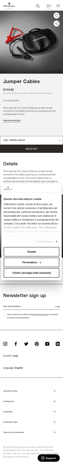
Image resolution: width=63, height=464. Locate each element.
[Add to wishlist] (56, 15)
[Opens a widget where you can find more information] (48, 458)
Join (56, 307)
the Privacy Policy (40, 314)
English (19, 368)
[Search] (38, 5)
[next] (55, 34)
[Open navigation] (58, 5)
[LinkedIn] (58, 343)
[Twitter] (26, 343)
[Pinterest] (37, 343)
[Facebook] (16, 343)
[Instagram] (5, 343)
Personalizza (29, 262)
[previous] (8, 34)
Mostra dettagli (44, 241)
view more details (11, 120)
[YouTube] (47, 343)
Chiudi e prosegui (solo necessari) (31, 273)
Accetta (31, 251)
